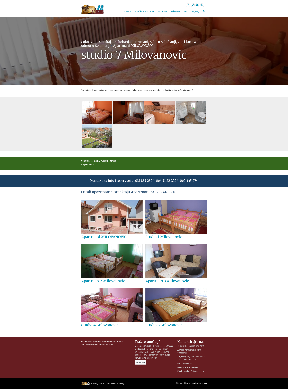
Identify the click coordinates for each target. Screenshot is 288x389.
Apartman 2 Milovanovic (103, 281)
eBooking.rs (85, 341)
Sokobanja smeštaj (107, 341)
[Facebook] (188, 5)
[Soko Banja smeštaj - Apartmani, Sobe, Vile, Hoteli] (92, 9)
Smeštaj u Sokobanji (105, 344)
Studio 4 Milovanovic (99, 325)
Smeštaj (127, 11)
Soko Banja (162, 11)
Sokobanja (95, 341)
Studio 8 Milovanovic (163, 325)
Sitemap (179, 383)
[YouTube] (197, 5)
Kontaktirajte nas (199, 383)
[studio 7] (128, 112)
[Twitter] (193, 5)
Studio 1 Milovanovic (163, 237)
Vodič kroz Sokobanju (144, 11)
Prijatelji (195, 11)
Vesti (186, 11)
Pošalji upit (140, 362)
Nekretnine (175, 11)
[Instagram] (202, 5)
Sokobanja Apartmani (89, 344)
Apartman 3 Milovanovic (167, 281)
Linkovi (187, 383)
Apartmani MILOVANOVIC (133, 46)
